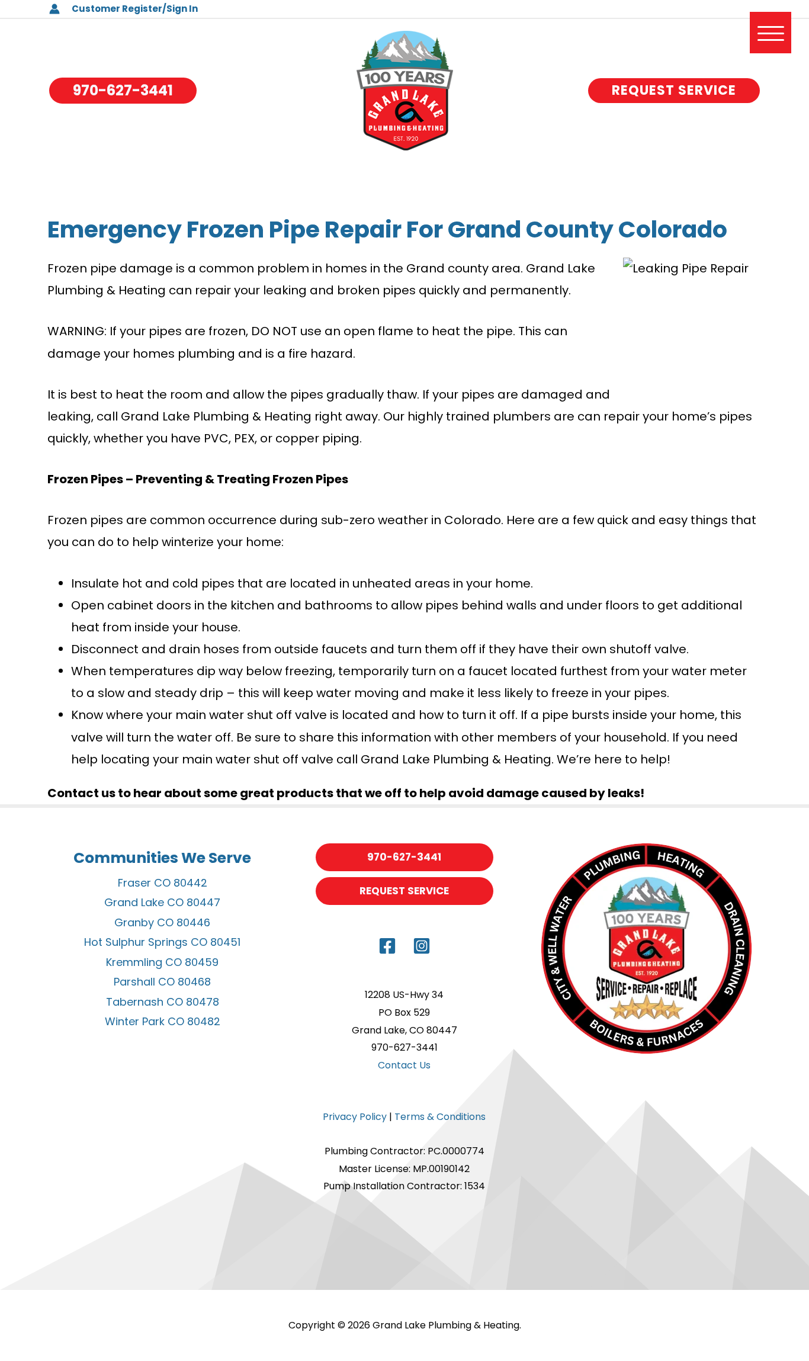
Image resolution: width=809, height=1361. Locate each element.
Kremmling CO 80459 (162, 962)
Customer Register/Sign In (135, 8)
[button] (123, 91)
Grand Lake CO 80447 (162, 902)
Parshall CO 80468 (162, 981)
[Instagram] (422, 946)
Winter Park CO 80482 (162, 1021)
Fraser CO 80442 (162, 882)
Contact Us (404, 1065)
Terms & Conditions (440, 1117)
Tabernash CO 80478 (162, 1001)
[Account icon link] (54, 9)
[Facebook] (387, 946)
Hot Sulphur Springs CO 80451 (162, 942)
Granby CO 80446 (162, 922)
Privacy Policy (355, 1117)
